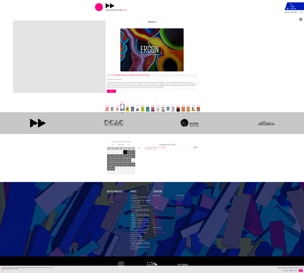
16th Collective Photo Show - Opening (155, 147)
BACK (111, 91)
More (2, 270)
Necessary (286, 270)
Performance (294, 270)
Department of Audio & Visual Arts (115, 196)
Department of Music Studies (114, 198)
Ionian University (111, 195)
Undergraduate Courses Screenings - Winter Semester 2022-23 (131, 75)
